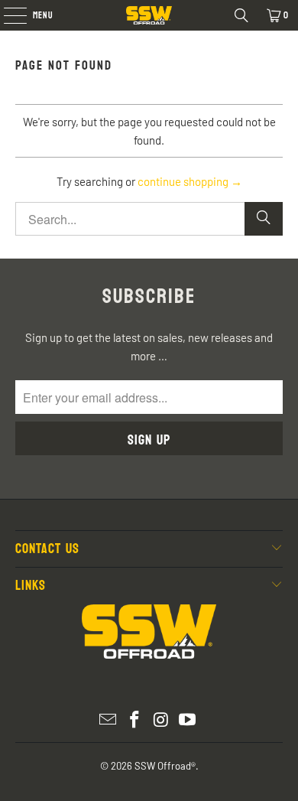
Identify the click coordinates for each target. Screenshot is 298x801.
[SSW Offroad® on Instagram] (162, 720)
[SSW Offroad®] (149, 15)
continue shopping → (190, 181)
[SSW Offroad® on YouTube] (188, 720)
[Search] (241, 15)
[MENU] (7, 15)
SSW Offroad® (165, 766)
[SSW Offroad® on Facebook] (135, 720)
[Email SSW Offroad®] (108, 720)
